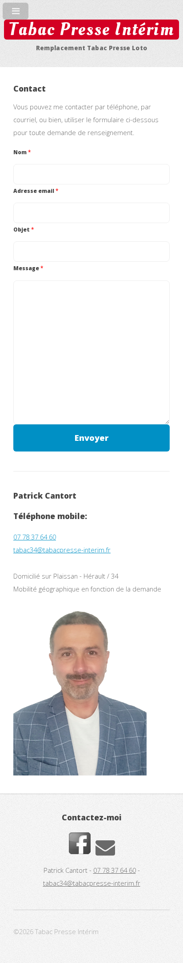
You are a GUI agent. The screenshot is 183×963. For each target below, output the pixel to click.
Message (28, 268)
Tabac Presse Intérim (91, 29)
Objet (23, 229)
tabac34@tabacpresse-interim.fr (62, 549)
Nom (22, 152)
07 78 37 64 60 (34, 536)
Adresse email (35, 190)
